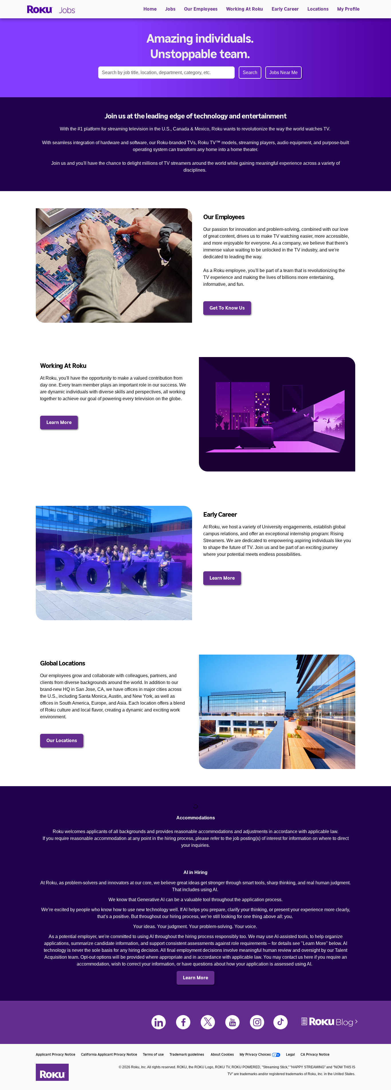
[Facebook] (183, 1022)
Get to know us (227, 308)
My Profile (348, 9)
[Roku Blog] (330, 1026)
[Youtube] (232, 1022)
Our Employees (201, 9)
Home (150, 9)
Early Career (285, 9)
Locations (318, 9)
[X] (208, 1022)
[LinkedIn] (158, 1022)
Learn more (59, 422)
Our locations (61, 740)
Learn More (222, 578)
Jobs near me (283, 72)
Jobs (170, 9)
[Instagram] (257, 1022)
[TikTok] (280, 1022)
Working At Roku (244, 9)
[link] (114, 265)
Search (250, 72)
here (308, 957)
